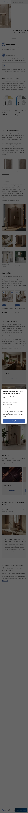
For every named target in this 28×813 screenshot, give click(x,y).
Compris (14, 421)
